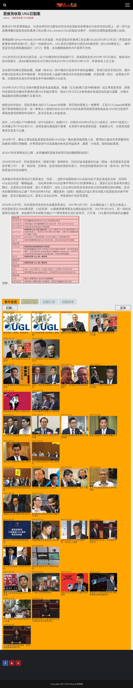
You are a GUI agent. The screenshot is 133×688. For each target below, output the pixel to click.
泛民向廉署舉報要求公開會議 (45, 411)
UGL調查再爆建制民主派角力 (16, 435)
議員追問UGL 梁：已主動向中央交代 (103, 541)
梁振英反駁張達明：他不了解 (74, 487)
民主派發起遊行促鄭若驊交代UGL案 (16, 620)
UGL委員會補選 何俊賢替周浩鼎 (17, 567)
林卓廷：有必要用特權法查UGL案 (102, 333)
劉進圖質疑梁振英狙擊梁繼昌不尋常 (45, 514)
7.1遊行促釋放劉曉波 (42, 592)
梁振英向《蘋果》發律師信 (15, 332)
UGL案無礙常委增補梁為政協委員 (16, 386)
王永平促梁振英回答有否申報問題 (103, 488)
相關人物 (30, 302)
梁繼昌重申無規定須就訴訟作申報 (45, 436)
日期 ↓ (10, 308)
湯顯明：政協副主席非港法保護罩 (74, 386)
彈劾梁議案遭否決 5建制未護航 (45, 567)
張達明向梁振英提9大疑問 (44, 487)
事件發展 (11, 302)
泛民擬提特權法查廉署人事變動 (45, 333)
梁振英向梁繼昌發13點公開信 (17, 461)
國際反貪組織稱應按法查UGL (74, 332)
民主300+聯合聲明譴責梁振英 (16, 541)
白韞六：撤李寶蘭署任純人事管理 (16, 359)
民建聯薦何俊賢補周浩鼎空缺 (45, 540)
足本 (123, 308)
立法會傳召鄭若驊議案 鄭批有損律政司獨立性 (16, 646)
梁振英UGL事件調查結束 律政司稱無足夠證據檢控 (103, 593)
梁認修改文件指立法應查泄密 (16, 411)
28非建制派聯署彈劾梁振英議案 (17, 488)
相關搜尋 (68, 302)
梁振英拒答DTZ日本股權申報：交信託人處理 (73, 541)
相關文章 (49, 302)
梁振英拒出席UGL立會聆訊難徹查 (74, 593)
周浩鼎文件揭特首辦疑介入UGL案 (102, 386)
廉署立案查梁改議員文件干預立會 (16, 593)
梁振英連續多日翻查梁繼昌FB (103, 435)
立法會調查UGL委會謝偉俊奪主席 (45, 359)
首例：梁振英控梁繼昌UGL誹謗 (45, 386)
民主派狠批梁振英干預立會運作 (45, 462)
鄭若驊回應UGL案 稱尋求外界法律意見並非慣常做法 (45, 620)
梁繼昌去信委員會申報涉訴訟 (16, 513)
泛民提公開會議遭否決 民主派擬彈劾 (74, 436)
